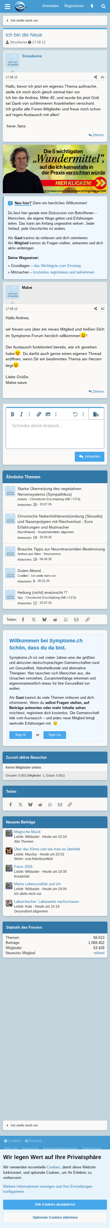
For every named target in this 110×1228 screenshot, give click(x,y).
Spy (20, 597)
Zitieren (98, 135)
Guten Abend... (30, 570)
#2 (102, 308)
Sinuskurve (18, 42)
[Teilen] (95, 77)
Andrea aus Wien (29, 554)
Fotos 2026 (23, 867)
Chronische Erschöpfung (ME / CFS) (55, 499)
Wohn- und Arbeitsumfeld (33, 859)
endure (22, 499)
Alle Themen (24, 842)
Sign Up (55, 735)
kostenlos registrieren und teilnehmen (63, 272)
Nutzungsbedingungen (60, 1149)
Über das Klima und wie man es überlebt (47, 849)
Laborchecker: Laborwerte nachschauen (46, 901)
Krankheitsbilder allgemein (56, 532)
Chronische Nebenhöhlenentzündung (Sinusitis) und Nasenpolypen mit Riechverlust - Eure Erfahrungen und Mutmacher (60, 521)
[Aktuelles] (92, 6)
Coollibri (22, 575)
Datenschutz (91, 1149)
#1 (102, 77)
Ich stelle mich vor (43, 575)
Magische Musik (27, 832)
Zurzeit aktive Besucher (26, 757)
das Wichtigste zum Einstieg (57, 266)
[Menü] (7, 6)
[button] (12, 414)
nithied (99, 953)
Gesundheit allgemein (31, 911)
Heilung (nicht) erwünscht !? (42, 592)
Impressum (30, 1149)
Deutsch (35, 1141)
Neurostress (52, 554)
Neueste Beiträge (20, 822)
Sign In (20, 735)
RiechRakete (26, 532)
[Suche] (103, 6)
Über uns (11, 1149)
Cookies (14, 1141)
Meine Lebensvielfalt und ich (37, 884)
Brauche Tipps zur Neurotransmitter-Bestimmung (61, 549)
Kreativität (21, 876)
